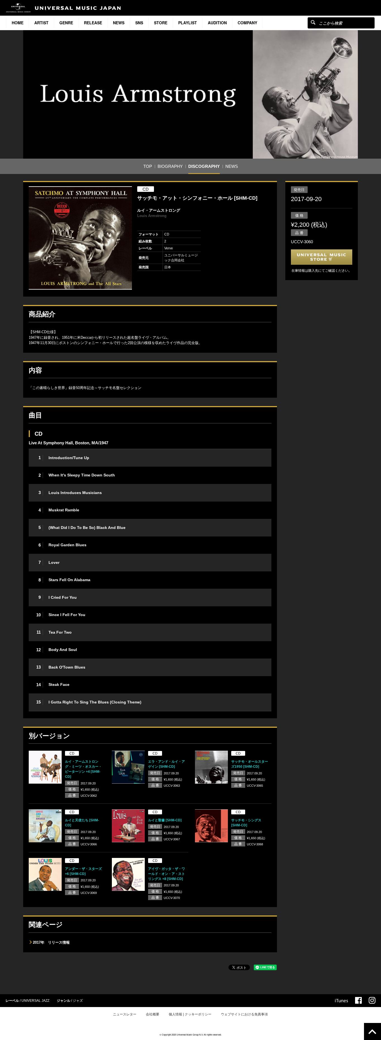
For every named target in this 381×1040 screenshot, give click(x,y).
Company (247, 22)
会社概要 (152, 1014)
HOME (17, 22)
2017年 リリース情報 (51, 942)
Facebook (358, 1000)
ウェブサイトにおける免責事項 (244, 1014)
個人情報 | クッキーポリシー (190, 1014)
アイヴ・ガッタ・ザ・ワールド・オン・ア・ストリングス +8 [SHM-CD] (166, 874)
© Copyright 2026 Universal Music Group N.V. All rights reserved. (190, 1034)
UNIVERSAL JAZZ (35, 1001)
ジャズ (78, 1001)
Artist (41, 22)
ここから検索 (313, 22)
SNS (139, 22)
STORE (160, 22)
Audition (217, 22)
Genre (66, 22)
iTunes (341, 1000)
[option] (80, 238)
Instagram (372, 1000)
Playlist (187, 22)
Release (93, 22)
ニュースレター (124, 1014)
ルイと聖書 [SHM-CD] (165, 820)
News (118, 22)
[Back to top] (372, 1031)
